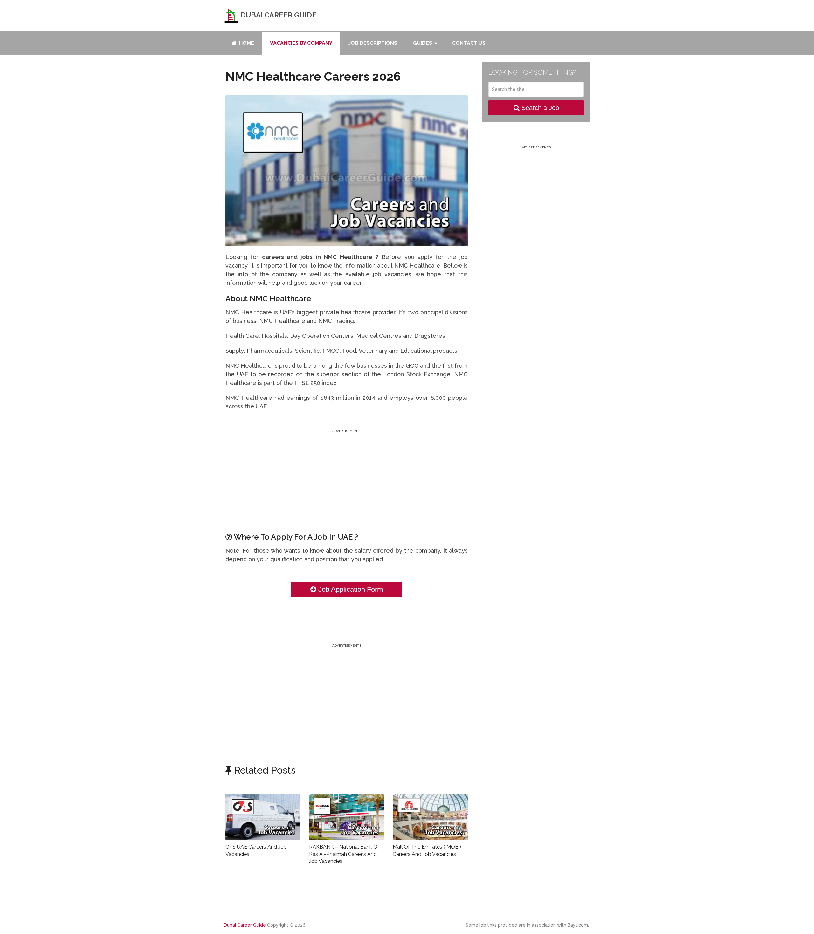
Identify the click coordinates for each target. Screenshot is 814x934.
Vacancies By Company (301, 43)
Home (246, 43)
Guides (422, 43)
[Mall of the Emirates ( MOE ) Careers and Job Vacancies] (430, 817)
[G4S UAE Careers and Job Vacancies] (262, 817)
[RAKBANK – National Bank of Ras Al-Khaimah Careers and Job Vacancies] (346, 817)
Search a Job (539, 107)
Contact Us (469, 43)
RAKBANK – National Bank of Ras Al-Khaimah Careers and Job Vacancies (344, 854)
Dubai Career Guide (277, 15)
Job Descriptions (372, 43)
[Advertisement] (346, 478)
